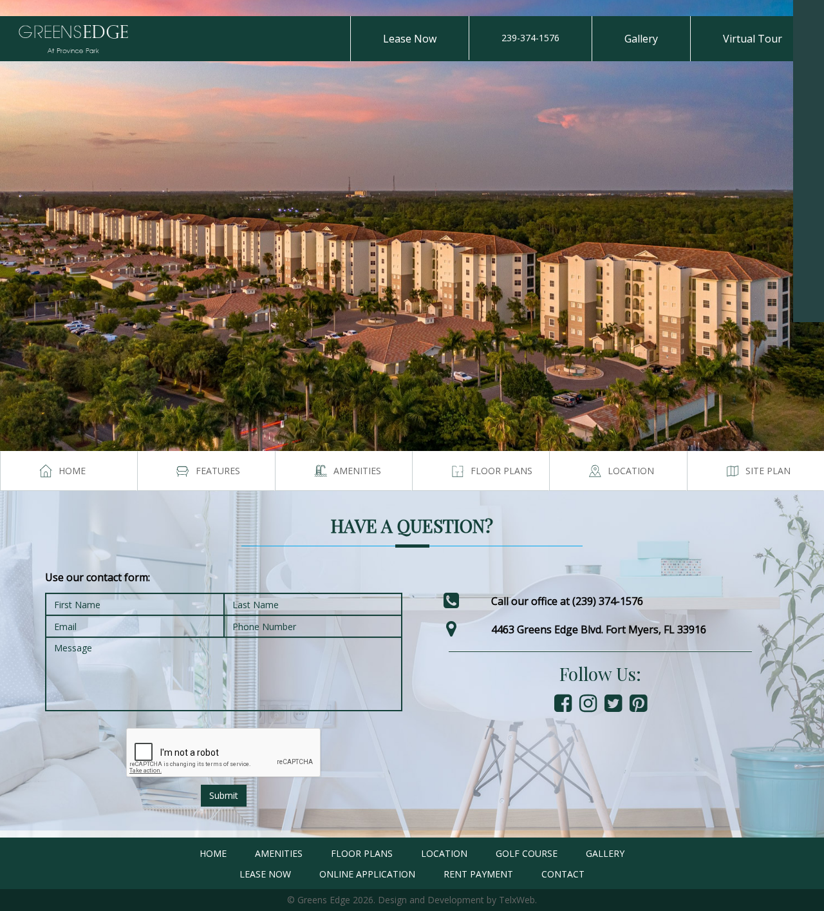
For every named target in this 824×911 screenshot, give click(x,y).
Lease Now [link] (409, 39)
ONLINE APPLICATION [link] (367, 874)
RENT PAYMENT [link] (478, 874)
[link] (808, 15)
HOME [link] (213, 853)
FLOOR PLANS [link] (362, 853)
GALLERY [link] (605, 853)
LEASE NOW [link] (265, 874)
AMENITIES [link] (279, 853)
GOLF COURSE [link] (526, 853)
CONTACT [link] (563, 874)
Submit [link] (223, 795)
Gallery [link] (641, 39)
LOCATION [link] (444, 853)
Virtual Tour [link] (752, 39)
